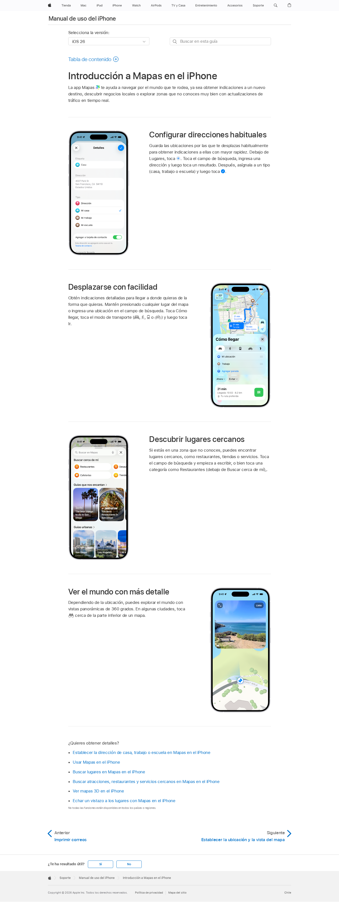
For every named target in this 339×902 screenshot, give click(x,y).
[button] (275, 5)
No (129, 864)
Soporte (65, 878)
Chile (287, 892)
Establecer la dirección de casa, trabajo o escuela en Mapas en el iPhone (141, 752)
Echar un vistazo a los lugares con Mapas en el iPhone (124, 800)
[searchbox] (220, 41)
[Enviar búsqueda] (175, 41)
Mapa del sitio (177, 892)
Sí (100, 864)
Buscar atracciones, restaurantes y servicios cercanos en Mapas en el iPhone (146, 781)
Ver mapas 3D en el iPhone (98, 790)
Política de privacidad (149, 892)
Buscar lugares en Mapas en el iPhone (109, 771)
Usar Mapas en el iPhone (96, 762)
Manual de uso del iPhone (82, 18)
